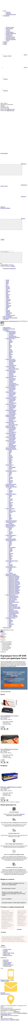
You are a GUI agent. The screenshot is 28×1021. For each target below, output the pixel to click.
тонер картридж (6, 645)
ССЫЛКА (12, 266)
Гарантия (8, 31)
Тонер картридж (12, 336)
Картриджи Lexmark (10, 398)
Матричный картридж (14, 602)
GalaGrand (8, 303)
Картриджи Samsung (10, 427)
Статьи (7, 40)
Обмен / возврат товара (8, 953)
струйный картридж (7, 644)
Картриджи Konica (10, 387)
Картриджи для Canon (14, 577)
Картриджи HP (9, 377)
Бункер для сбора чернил (14, 608)
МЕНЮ (2, 239)
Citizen (10, 543)
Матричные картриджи (14, 337)
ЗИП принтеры (6, 327)
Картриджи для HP (13, 580)
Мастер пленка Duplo (14, 368)
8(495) (11, 109)
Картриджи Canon (10, 359)
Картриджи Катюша (10, 447)
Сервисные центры (10, 37)
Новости (5, 41)
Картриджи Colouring (11, 470)
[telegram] (11, 131)
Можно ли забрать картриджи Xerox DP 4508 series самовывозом (13, 884)
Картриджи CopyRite (11, 574)
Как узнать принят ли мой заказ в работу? (14, 902)
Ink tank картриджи (13, 604)
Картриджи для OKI (13, 585)
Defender (11, 620)
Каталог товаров (8, 321)
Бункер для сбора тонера (14, 607)
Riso (7, 293)
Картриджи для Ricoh (14, 588)
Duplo (7, 282)
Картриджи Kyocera (10, 392)
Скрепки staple (12, 614)
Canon (7, 281)
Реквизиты (8, 13)
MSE (7, 308)
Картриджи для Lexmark (14, 583)
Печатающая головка (13, 384)
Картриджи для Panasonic (14, 586)
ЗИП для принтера (7, 316)
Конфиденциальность (11, 14)
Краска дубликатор (13, 616)
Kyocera (8, 287)
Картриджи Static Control (11, 560)
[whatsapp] (11, 141)
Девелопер (11, 609)
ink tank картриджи (6, 647)
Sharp (7, 295)
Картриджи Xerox (10, 440)
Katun (7, 304)
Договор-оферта (9, 32)
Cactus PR (8, 299)
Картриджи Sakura (10, 426)
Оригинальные (12, 332)
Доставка (5, 950)
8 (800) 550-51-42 (14, 685)
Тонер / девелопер (13, 615)
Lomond (8, 306)
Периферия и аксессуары (9, 328)
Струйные (11, 334)
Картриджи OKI (10, 404)
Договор (8, 29)
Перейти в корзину (5, 1019)
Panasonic (8, 291)
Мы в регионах (9, 28)
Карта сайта (6, 960)
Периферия (5, 318)
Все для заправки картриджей (10, 317)
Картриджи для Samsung (14, 590)
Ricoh (7, 292)
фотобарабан (5, 649)
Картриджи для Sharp (14, 591)
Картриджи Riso (10, 422)
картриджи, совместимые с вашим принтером (15, 815)
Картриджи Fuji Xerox (11, 484)
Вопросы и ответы (10, 38)
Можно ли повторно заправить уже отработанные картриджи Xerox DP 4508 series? (13, 894)
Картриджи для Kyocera (14, 582)
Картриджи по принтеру (11, 575)
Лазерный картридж (13, 596)
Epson (7, 283)
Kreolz (10, 625)
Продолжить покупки (14, 1019)
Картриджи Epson (10, 370)
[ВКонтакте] (1, 322)
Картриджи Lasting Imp (11, 520)
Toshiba (7, 297)
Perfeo (10, 626)
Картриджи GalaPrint (11, 494)
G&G (7, 301)
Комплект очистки (13, 610)
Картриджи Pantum (10, 415)
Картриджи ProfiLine (11, 540)
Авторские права (10, 27)
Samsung (8, 294)
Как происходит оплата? (9, 888)
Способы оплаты (7, 949)
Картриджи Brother (10, 331)
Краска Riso (11, 423)
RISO (10, 515)
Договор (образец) (7, 962)
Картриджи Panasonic (11, 410)
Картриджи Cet (9, 464)
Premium (8, 310)
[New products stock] (1, 263)
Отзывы (5, 43)
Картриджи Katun (10, 508)
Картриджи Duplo (10, 366)
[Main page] (11, 102)
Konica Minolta (12, 467)
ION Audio (11, 624)
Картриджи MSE (10, 524)
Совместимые (12, 333)
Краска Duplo (12, 367)
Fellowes (11, 621)
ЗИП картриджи (7, 627)
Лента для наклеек (13, 599)
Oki (9, 343)
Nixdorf (10, 342)
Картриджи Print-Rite (11, 538)
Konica (7, 286)
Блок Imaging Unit (13, 605)
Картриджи (15, 321)
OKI (7, 289)
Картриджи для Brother (14, 576)
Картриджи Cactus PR (11, 449)
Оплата (25, 67)
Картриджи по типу (10, 594)
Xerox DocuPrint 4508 (5, 691)
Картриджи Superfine (11, 566)
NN (7, 309)
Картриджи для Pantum (14, 587)
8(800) (10, 110)
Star (9, 344)
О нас (4, 10)
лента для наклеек (6, 648)
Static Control (9, 312)
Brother (7, 280)
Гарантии (8, 12)
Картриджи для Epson (14, 579)
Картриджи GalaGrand (11, 486)
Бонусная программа (11, 39)
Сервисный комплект (14, 613)
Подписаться (16, 1011)
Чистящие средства (10, 315)
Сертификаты (9, 35)
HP (6, 284)
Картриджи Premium (10, 535)
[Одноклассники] (3, 322)
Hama (10, 622)
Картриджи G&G (10, 485)
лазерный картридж (6, 643)
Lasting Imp (8, 305)
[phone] (11, 121)
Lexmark (8, 288)
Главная (2, 321)
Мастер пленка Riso (13, 424)
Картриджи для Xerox (14, 593)
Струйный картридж (13, 597)
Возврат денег (9, 34)
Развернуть (3, 639)
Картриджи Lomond (10, 521)
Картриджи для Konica (14, 581)
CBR (10, 619)
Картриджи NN (9, 526)
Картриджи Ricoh (10, 416)
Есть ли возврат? (7, 899)
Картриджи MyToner (11, 525)
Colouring (8, 300)
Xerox (7, 298)
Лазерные (11, 362)
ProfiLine (8, 311)
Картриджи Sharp (10, 433)
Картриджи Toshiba (10, 436)
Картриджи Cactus (10, 338)
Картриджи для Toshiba (14, 592)
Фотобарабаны (12, 385)
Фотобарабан (12, 600)
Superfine (8, 314)
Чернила (11, 603)
